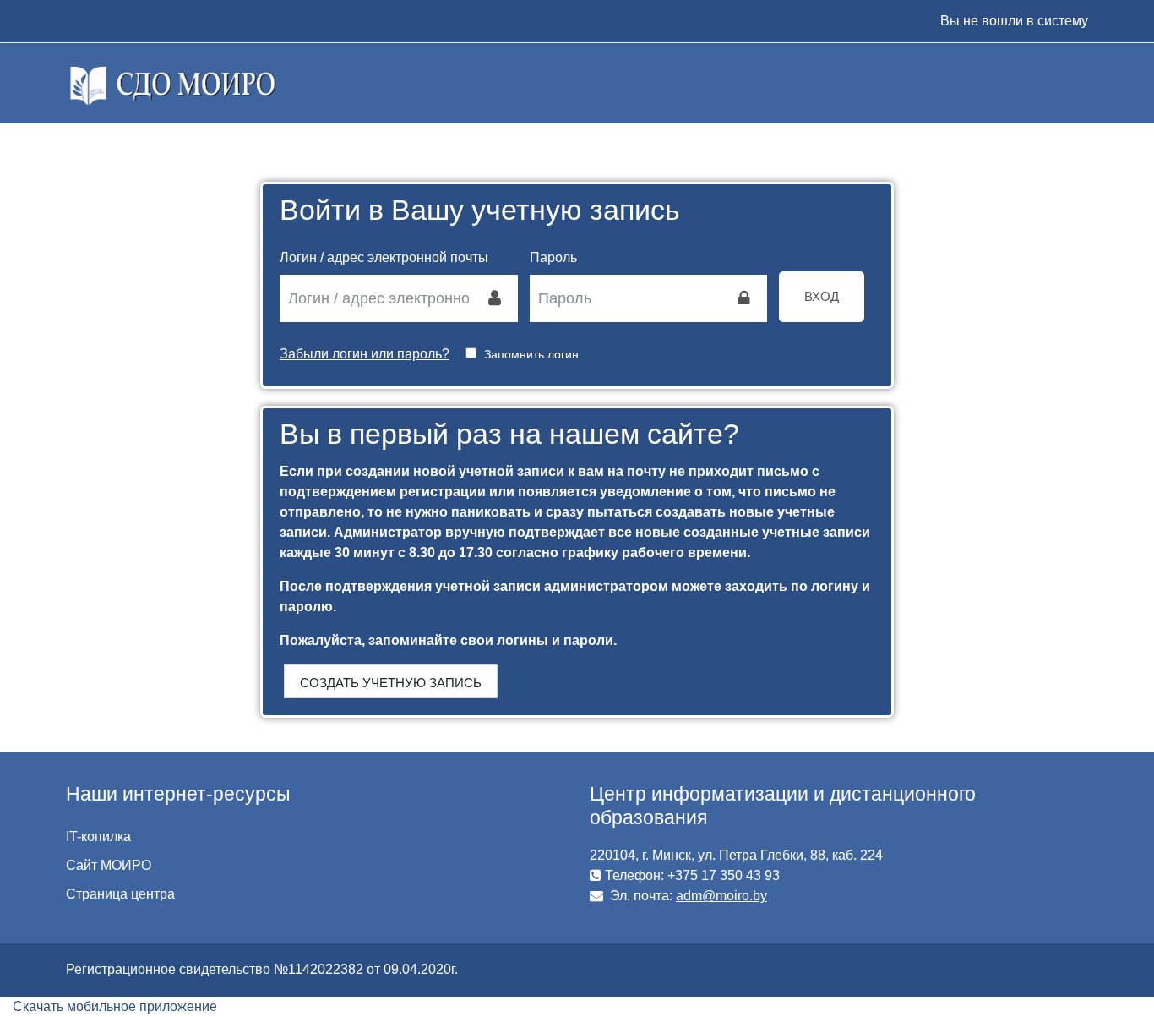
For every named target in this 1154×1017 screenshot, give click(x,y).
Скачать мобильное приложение (115, 1006)
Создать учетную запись (391, 682)
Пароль (553, 257)
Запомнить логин (531, 354)
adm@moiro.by (721, 896)
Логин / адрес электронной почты (384, 257)
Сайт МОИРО (108, 865)
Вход (821, 296)
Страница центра (120, 894)
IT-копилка (98, 836)
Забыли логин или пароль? (364, 354)
